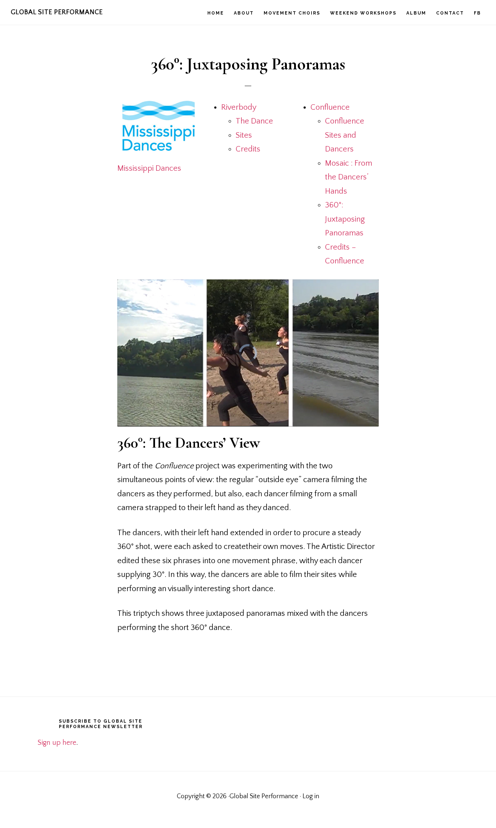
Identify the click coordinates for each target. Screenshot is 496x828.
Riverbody (238, 107)
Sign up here (56, 743)
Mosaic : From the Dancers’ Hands (348, 177)
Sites (244, 135)
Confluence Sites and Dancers (344, 135)
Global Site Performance (57, 12)
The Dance (254, 121)
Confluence (330, 107)
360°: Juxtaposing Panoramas (345, 219)
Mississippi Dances (149, 168)
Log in (310, 796)
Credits (248, 149)
